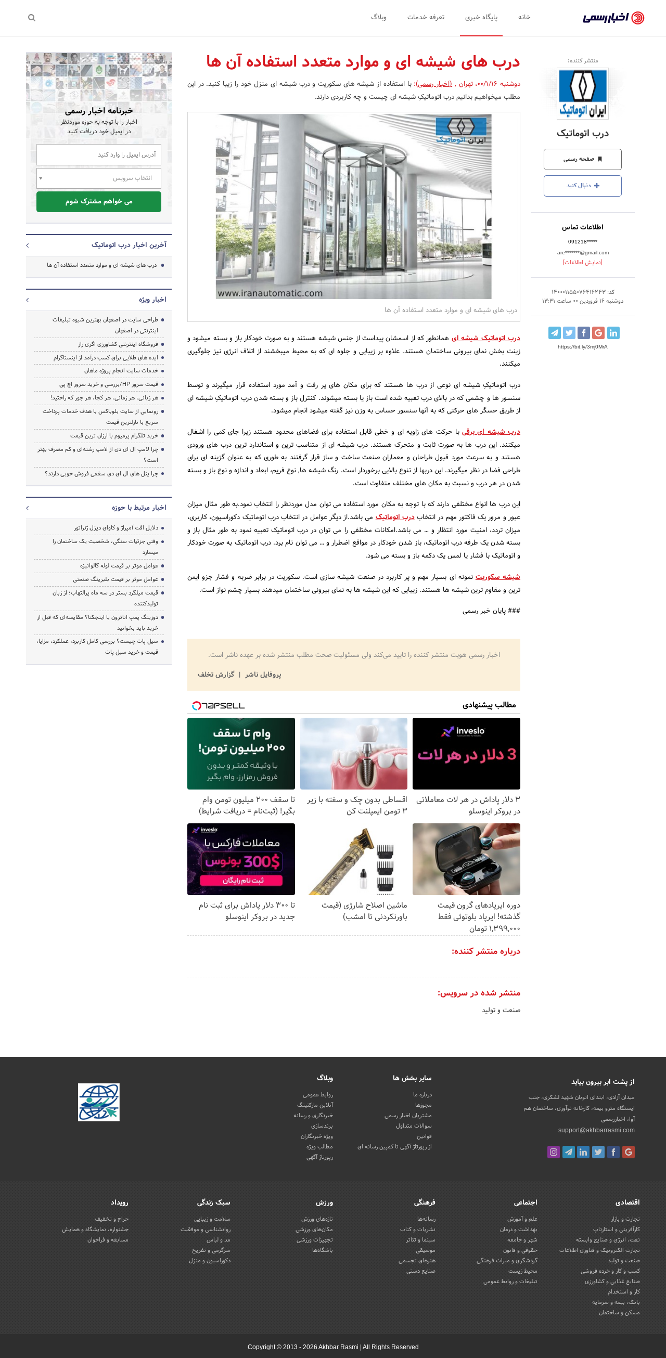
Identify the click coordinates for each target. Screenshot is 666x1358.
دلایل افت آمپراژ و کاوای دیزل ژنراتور (116, 528)
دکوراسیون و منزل (209, 1260)
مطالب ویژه (319, 1147)
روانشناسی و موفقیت (205, 1229)
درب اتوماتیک (583, 134)
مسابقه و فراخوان (108, 1240)
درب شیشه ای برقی (491, 432)
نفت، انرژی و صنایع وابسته (608, 1240)
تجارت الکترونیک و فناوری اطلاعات (599, 1250)
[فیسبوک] (613, 1152)
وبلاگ (379, 17)
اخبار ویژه (152, 300)
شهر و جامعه (522, 1240)
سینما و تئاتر (421, 1240)
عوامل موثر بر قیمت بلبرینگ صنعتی (115, 579)
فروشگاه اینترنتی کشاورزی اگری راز (118, 344)
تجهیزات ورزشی (315, 1240)
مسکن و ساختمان (619, 1312)
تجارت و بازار (625, 1219)
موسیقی (426, 1250)
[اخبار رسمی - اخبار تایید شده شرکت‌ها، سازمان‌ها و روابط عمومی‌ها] (613, 18)
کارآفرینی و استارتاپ (616, 1229)
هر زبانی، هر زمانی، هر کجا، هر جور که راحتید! (104, 398)
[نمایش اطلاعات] (583, 262)
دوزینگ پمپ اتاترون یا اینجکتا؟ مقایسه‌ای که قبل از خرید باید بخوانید (97, 623)
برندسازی (322, 1126)
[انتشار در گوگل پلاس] (598, 333)
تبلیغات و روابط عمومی (510, 1281)
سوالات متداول (414, 1126)
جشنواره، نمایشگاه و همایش (95, 1229)
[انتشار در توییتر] (569, 333)
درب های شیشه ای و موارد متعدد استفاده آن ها (102, 265)
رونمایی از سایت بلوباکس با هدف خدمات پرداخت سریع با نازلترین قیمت (100, 417)
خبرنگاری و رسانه (313, 1115)
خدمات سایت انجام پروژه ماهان (121, 371)
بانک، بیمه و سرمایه (616, 1302)
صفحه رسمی (579, 159)
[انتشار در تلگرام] (554, 333)
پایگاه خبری (481, 17)
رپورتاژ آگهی (319, 1157)
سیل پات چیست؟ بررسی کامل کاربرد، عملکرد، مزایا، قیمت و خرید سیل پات (97, 647)
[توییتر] (598, 1152)
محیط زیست (522, 1271)
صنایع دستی (421, 1271)
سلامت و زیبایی (212, 1219)
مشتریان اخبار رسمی (408, 1115)
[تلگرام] (568, 1152)
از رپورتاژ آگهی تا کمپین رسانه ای (394, 1147)
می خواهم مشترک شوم (99, 202)
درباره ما (422, 1095)
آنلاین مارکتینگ (315, 1105)
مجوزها (423, 1105)
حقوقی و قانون (520, 1250)
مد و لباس (218, 1240)
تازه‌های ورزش (317, 1219)
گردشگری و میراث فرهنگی (507, 1260)
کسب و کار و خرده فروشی (610, 1271)
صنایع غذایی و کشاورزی (612, 1281)
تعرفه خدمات (425, 17)
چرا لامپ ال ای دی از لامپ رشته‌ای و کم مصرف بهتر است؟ (97, 455)
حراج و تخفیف (112, 1219)
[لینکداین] (583, 1152)
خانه (524, 17)
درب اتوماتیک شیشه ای (486, 338)
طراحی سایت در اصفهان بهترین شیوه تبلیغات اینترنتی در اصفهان (105, 325)
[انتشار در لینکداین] (613, 333)
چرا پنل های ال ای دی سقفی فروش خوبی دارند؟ (101, 473)
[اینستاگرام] (553, 1152)
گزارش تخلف (217, 675)
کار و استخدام (624, 1292)
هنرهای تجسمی (417, 1260)
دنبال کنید (580, 185)
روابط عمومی (318, 1095)
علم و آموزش (522, 1219)
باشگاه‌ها (322, 1250)
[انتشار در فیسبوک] (584, 333)
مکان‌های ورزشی (314, 1229)
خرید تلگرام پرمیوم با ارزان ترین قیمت (114, 436)
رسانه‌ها (426, 1219)
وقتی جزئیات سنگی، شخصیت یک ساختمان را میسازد (105, 547)
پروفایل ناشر (262, 675)
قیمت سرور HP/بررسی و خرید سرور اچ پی (108, 384)
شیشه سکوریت (498, 577)
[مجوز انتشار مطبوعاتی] (99, 1103)
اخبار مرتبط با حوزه (139, 508)
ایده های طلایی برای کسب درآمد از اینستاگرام (106, 358)
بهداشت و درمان (518, 1229)
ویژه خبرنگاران (317, 1136)
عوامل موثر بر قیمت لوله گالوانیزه (119, 566)
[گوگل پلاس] (628, 1152)
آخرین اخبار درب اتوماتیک (129, 245)
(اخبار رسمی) (434, 84)
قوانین (424, 1136)
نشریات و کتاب (418, 1229)
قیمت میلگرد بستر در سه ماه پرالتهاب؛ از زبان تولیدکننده (105, 598)
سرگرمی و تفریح (211, 1250)
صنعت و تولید (501, 1010)
